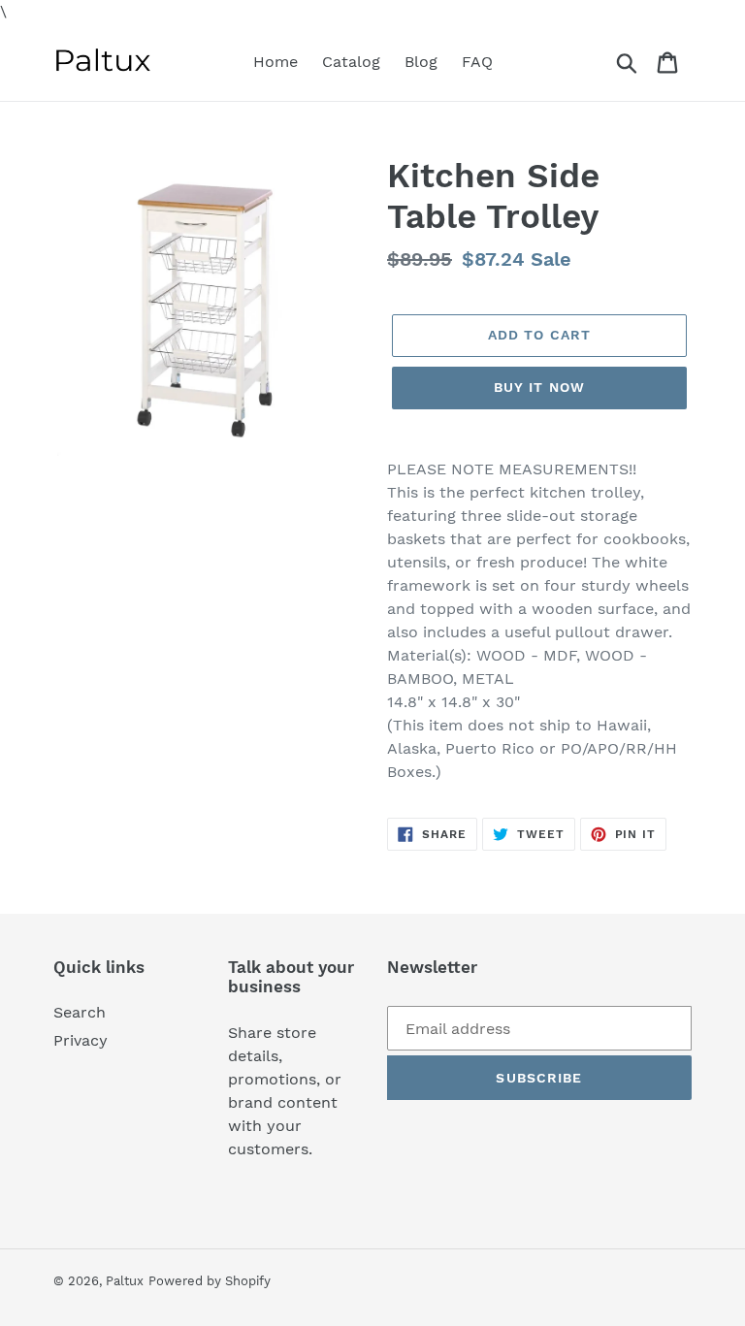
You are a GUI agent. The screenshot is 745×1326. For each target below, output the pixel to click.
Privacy (80, 1040)
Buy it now (539, 387)
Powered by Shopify (209, 1281)
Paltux (125, 1281)
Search (79, 1012)
